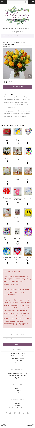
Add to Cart (17, 87)
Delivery (17, 403)
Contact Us (17, 390)
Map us (17, 363)
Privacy (17, 405)
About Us (17, 388)
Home (4, 35)
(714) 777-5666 (18, 32)
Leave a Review (17, 393)
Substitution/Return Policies (17, 408)
